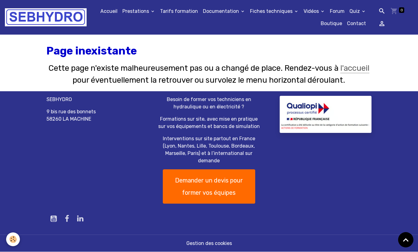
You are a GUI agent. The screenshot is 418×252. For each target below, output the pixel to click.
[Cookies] (13, 239)
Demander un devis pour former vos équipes (209, 186)
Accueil (109, 11)
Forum (337, 11)
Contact (356, 23)
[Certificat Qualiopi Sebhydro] (325, 114)
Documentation (221, 11)
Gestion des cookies (209, 243)
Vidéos (312, 11)
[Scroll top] (405, 239)
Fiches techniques (272, 11)
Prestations (136, 11)
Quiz (355, 11)
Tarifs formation (179, 11)
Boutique (331, 23)
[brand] (46, 17)
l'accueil (354, 68)
